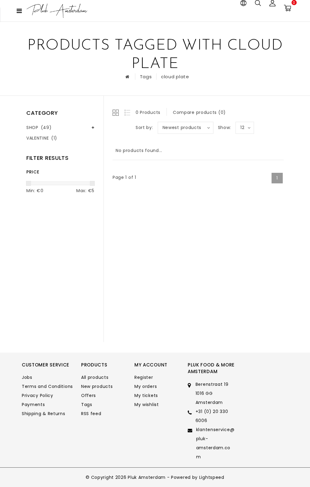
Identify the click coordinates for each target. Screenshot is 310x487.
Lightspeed (211, 477)
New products (97, 386)
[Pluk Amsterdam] (57, 11)
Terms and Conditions (47, 386)
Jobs (27, 377)
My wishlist (146, 405)
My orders (145, 386)
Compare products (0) (199, 112)
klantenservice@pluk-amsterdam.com (215, 443)
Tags (146, 76)
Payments (33, 405)
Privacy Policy (37, 395)
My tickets (146, 395)
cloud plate (175, 76)
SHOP (38, 127)
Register (143, 377)
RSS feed (91, 414)
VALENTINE (41, 138)
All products (94, 377)
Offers (88, 395)
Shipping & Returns (43, 414)
